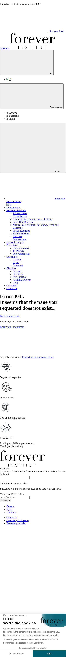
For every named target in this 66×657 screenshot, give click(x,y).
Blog (15, 282)
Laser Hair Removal (23, 222)
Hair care (17, 236)
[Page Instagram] (24, 550)
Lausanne (18, 265)
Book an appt (55, 107)
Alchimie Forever (22, 279)
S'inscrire (5, 500)
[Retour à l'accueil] (32, 48)
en (50, 73)
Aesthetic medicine (16, 210)
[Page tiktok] (24, 600)
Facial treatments (21, 230)
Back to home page (10, 316)
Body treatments (21, 233)
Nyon (16, 262)
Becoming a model (15, 523)
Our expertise (19, 276)
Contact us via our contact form (38, 357)
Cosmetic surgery (15, 242)
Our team (17, 271)
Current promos (21, 248)
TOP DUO (18, 250)
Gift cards (11, 285)
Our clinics (11, 256)
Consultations (20, 216)
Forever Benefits (21, 253)
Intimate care (19, 239)
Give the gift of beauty (17, 520)
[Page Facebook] (24, 575)
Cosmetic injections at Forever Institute (32, 219)
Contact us (11, 288)
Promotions (12, 245)
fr (10, 79)
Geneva (17, 259)
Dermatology (13, 207)
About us (11, 268)
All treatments (20, 213)
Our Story (18, 274)
